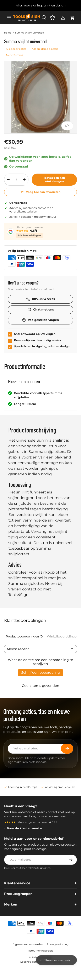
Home (7, 32)
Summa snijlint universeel (29, 32)
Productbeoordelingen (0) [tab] (25, 636)
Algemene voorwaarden (28, 944)
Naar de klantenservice (24, 828)
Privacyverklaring (58, 944)
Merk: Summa (14, 55)
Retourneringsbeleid (40, 950)
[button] (72, 17)
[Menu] (8, 17)
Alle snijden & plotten (45, 48)
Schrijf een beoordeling (40, 673)
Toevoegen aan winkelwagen (54, 179)
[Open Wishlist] (52, 17)
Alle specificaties (16, 48)
